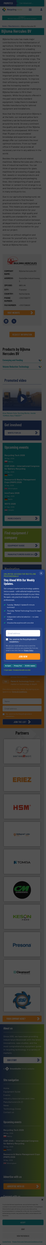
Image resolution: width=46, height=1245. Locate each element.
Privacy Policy (28, 650)
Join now (23, 656)
